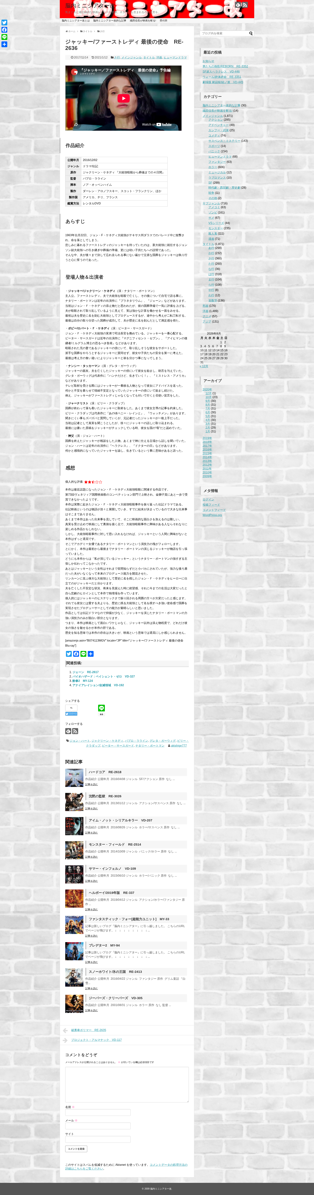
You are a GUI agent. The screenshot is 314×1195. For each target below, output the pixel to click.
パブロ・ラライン (136, 740)
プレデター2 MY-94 (104, 945)
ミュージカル (217, 172)
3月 (208, 423)
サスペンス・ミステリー (224, 140)
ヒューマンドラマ (175, 57)
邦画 (205, 305)
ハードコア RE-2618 (105, 772)
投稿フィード (211, 504)
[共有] (4, 44)
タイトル (149, 57)
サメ (211, 217)
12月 (209, 393)
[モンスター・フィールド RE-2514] (74, 850)
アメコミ (214, 207)
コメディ (214, 135)
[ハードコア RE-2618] (74, 778)
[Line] (4, 37)
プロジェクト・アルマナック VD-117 (96, 1039)
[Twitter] (4, 22)
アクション (215, 119)
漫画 (211, 238)
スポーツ (214, 146)
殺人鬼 (212, 233)
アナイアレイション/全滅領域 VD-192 (98, 685)
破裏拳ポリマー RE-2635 (88, 1030)
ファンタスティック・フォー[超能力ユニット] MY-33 (129, 919)
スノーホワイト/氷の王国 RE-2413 (115, 972)
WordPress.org (212, 515)
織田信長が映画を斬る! (143, 20)
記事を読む (91, 784)
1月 (208, 431)
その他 (212, 198)
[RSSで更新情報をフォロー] (245, 5)
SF (210, 182)
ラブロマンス (217, 177)
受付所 (163, 20)
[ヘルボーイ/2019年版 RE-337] (74, 898)
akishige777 (179, 745)
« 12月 (204, 366)
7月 (208, 408)
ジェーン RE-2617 (86, 672)
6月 (208, 412)
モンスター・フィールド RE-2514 (115, 844)
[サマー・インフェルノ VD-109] (74, 874)
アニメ (207, 316)
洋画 (159, 57)
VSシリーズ (216, 223)
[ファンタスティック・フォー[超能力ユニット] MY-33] (74, 925)
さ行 (117, 57)
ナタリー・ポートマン (149, 745)
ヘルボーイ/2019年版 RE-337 (111, 893)
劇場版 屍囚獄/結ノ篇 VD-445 (223, 82)
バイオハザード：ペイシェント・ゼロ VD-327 (104, 676)
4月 (208, 420)
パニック (214, 151)
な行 (211, 268)
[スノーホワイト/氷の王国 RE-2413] (74, 977)
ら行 (211, 284)
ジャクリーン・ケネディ (107, 740)
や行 (211, 290)
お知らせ (208, 61)
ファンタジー (217, 161)
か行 (211, 253)
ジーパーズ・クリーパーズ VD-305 (115, 998)
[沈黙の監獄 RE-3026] (74, 802)
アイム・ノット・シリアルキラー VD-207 (120, 820)
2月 (208, 427)
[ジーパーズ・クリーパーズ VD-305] (74, 1004)
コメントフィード (214, 510)
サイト (69, 1133)
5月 (208, 416)
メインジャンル (131, 57)
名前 (70, 1107)
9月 (208, 400)
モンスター (215, 228)
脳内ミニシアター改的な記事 (109, 20)
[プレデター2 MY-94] (74, 951)
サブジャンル (211, 203)
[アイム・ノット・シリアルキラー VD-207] (74, 826)
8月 (208, 404)
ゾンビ (212, 212)
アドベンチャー (218, 125)
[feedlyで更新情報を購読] (238, 5)
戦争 (211, 192)
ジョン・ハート (80, 740)
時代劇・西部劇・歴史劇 (224, 187)
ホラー (212, 167)
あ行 (211, 247)
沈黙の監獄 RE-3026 (105, 796)
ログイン (208, 499)
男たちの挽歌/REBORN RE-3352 (225, 66)
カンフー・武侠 (218, 130)
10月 (209, 397)
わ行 (211, 295)
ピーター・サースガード (118, 745)
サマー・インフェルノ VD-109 (112, 868)
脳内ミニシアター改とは (76, 20)
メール (71, 1120)
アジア (207, 321)
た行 (211, 263)
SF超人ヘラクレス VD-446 (221, 71)
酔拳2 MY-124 (83, 680)
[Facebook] (4, 29)
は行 (211, 274)
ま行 (211, 279)
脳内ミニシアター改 (90, 6)
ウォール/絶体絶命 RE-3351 (222, 76)
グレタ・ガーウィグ (163, 740)
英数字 (212, 300)
